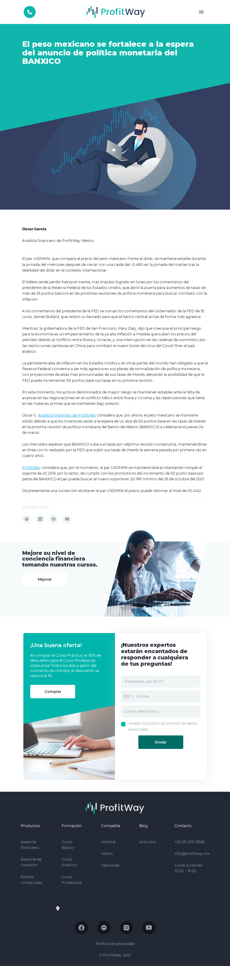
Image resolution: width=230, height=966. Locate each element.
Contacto (183, 825)
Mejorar (45, 579)
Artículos (147, 842)
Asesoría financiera (30, 845)
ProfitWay (31, 467)
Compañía (110, 825)
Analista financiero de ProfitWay (67, 415)
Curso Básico (68, 845)
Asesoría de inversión (31, 862)
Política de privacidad (115, 943)
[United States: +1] (128, 696)
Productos (30, 825)
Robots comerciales (32, 880)
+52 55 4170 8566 (30, 12)
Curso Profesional (72, 880)
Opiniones (110, 865)
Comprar (53, 691)
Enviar (161, 742)
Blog (143, 825)
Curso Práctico (69, 862)
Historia (108, 842)
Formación (72, 825)
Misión (107, 853)
